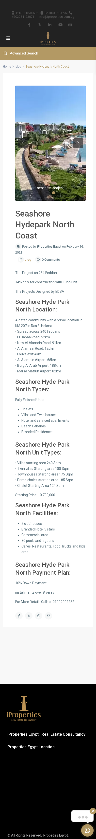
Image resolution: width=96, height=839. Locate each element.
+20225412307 (22, 16)
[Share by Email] (48, 616)
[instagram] (70, 25)
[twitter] (40, 25)
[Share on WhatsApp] (38, 616)
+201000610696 (27, 13)
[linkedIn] (50, 25)
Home (7, 66)
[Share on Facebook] (19, 616)
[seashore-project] (50, 143)
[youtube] (60, 25)
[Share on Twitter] (28, 616)
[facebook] (30, 25)
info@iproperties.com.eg (56, 16)
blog (18, 66)
